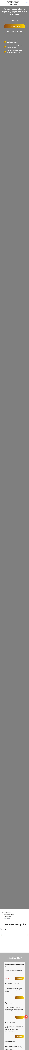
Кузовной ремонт (8, 916)
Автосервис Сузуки (6, 912)
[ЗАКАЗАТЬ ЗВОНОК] (26, 1016)
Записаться (19, 978)
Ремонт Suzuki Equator (9, 914)
